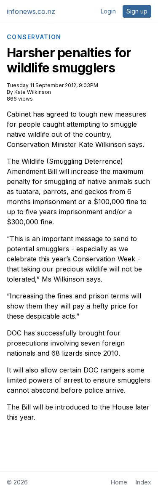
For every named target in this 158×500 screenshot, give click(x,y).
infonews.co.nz (31, 11)
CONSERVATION (34, 37)
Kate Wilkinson (32, 92)
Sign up (136, 11)
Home (119, 482)
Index (143, 482)
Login (108, 11)
